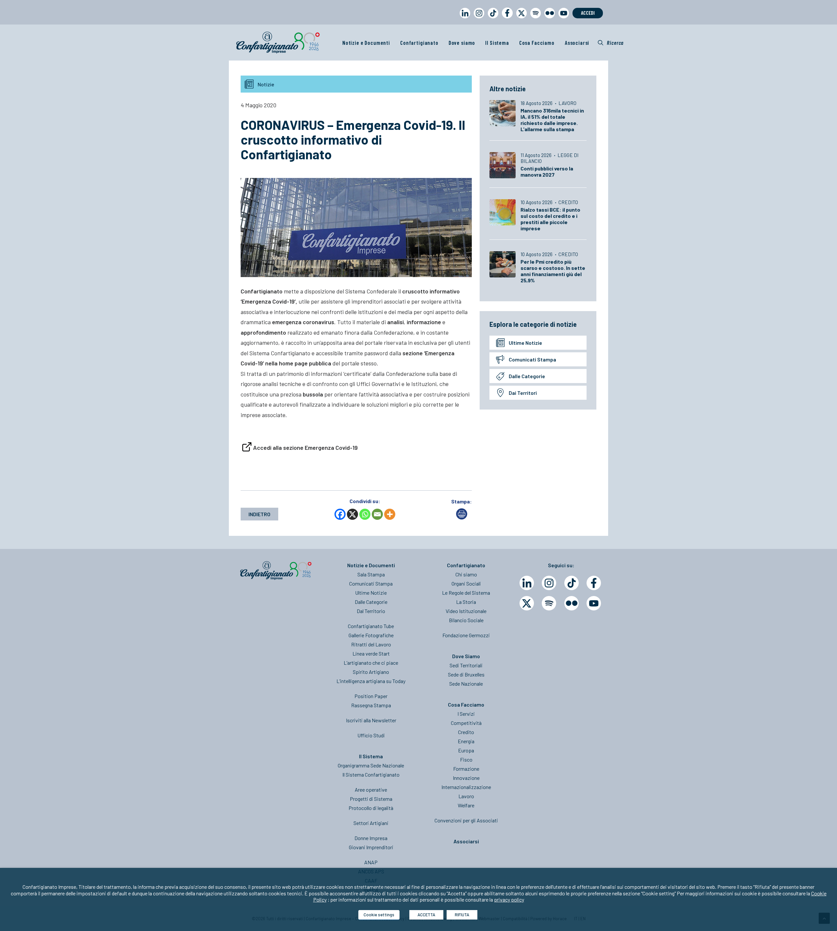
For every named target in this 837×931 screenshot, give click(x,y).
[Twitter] (527, 603)
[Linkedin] (527, 583)
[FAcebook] (594, 583)
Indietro (259, 514)
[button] (610, 43)
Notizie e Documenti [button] (366, 42)
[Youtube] (594, 603)
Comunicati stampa (532, 359)
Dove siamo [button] (462, 42)
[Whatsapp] (364, 514)
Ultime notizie (525, 343)
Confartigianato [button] (419, 42)
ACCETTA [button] (426, 914)
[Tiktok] (571, 583)
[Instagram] (549, 583)
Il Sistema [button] (497, 42)
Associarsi (577, 42)
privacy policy (509, 899)
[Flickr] (571, 603)
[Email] (377, 514)
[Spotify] (549, 603)
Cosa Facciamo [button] (537, 42)
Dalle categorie (527, 376)
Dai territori (523, 393)
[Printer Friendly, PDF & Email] (461, 517)
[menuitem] (463, 19)
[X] (352, 514)
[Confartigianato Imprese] (278, 42)
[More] (389, 514)
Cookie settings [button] (379, 914)
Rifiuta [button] (462, 914)
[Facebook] (340, 514)
